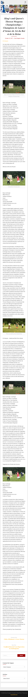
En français (5, 41)
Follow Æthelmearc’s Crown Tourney (14, 639)
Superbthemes (14, 694)
